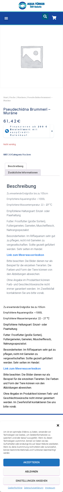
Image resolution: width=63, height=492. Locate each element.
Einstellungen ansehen (31, 480)
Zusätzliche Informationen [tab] (23, 172)
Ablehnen (31, 471)
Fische (13, 97)
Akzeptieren (31, 462)
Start (5, 97)
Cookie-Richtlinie (15, 488)
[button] (58, 425)
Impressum (50, 488)
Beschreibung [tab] (15, 166)
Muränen (21, 97)
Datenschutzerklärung (33, 488)
